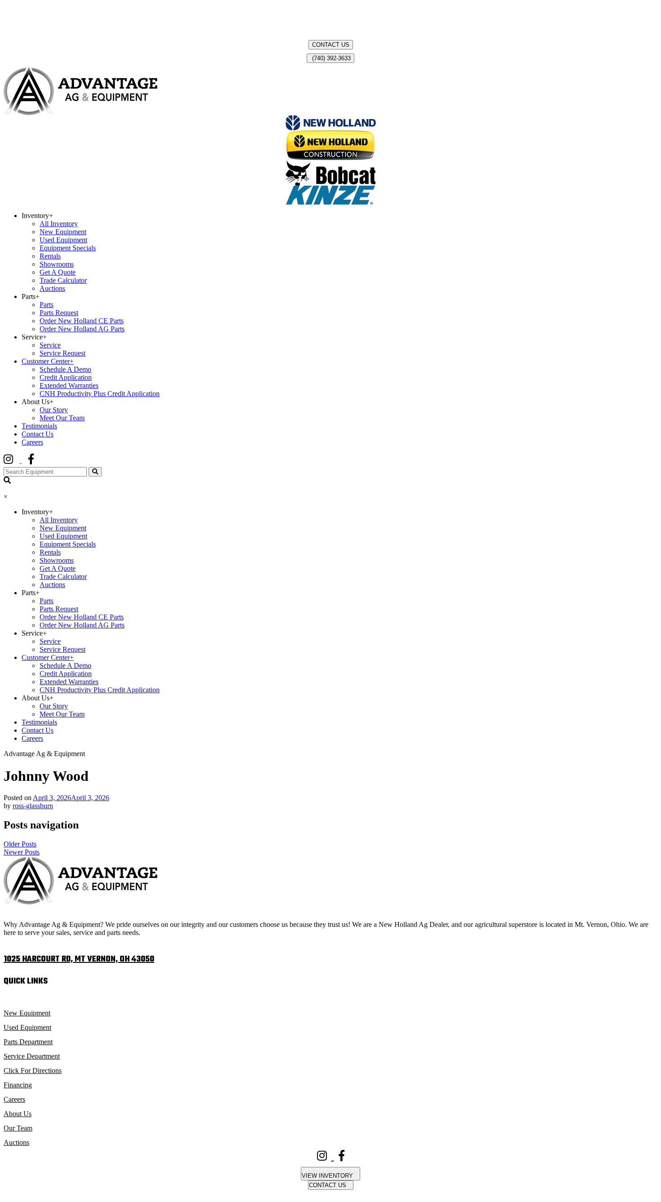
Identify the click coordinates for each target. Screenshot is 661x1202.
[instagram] (16, 460)
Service (50, 345)
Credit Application (66, 377)
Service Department (32, 1056)
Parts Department (28, 1042)
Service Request (62, 353)
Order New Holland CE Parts (82, 321)
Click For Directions (33, 1070)
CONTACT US (330, 44)
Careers (32, 442)
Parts (47, 304)
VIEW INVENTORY (328, 1175)
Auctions (52, 288)
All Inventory (59, 223)
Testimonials (39, 426)
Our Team (18, 1128)
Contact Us (38, 434)
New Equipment (63, 232)
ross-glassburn (33, 806)
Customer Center (48, 361)
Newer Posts (22, 852)
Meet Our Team (62, 418)
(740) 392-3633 (330, 58)
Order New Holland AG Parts (82, 329)
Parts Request (59, 312)
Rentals (50, 256)
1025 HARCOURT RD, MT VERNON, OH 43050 (79, 959)
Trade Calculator (63, 280)
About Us (17, 1113)
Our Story (54, 410)
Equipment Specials (68, 248)
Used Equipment (63, 240)
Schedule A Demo (65, 369)
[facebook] (37, 460)
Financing (18, 1085)
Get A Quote (58, 272)
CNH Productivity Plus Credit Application (100, 393)
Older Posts (20, 844)
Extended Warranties (69, 385)
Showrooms (57, 264)
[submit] (95, 471)
